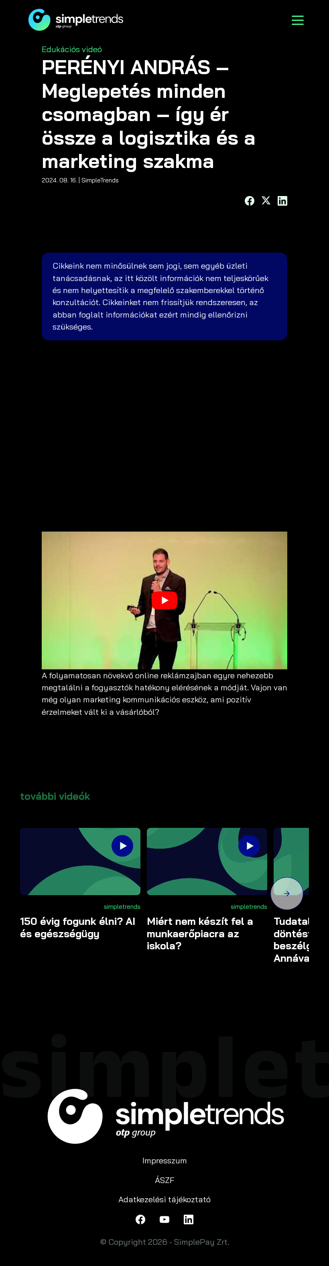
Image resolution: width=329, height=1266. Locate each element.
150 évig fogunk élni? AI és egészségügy (77, 927)
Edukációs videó (72, 49)
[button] (287, 895)
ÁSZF (165, 1180)
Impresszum (164, 1160)
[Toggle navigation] (298, 19)
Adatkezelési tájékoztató (164, 1199)
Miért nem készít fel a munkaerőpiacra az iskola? (200, 933)
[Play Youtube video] (164, 600)
